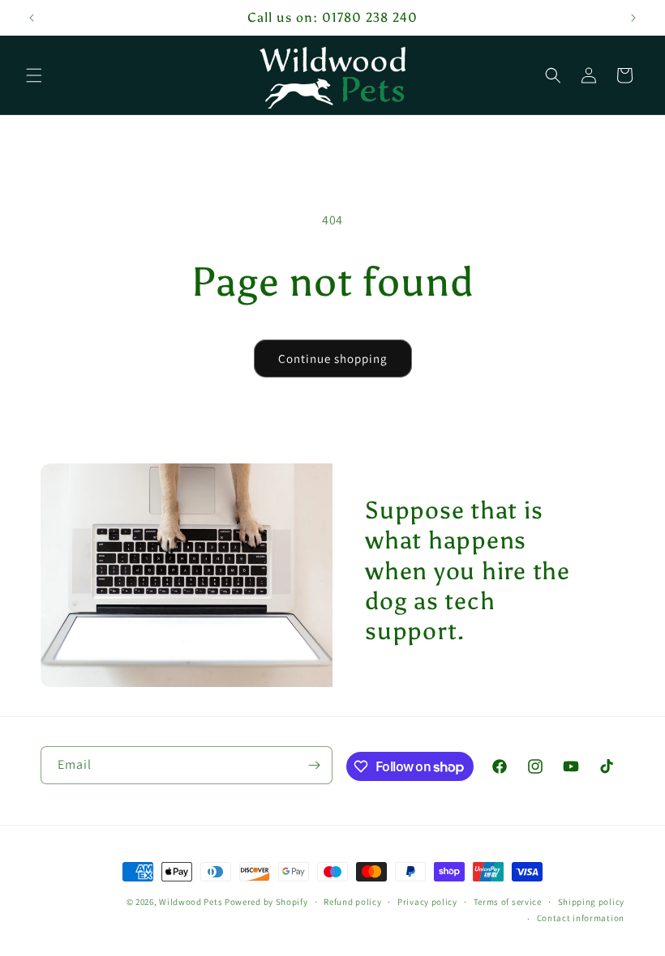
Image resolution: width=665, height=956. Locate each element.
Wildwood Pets (190, 901)
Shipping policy (591, 901)
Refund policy (352, 901)
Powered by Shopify (266, 901)
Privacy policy (427, 901)
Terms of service (508, 901)
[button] (34, 75)
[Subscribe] (314, 765)
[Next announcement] (633, 18)
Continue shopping (333, 358)
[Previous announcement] (31, 18)
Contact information (580, 918)
